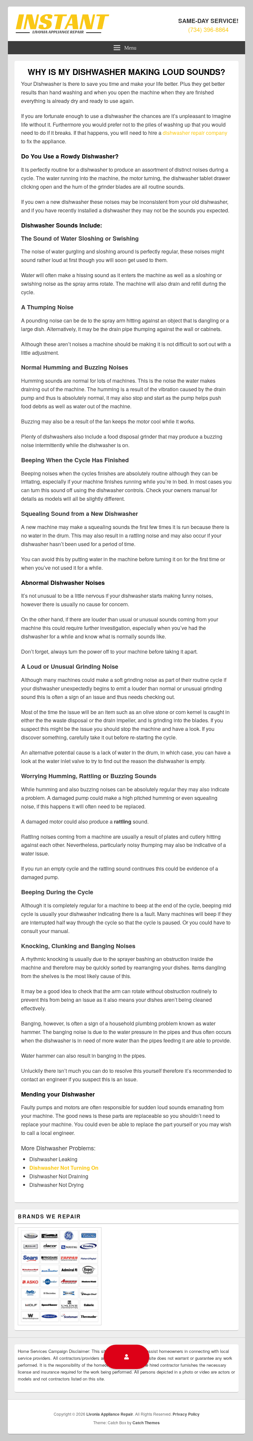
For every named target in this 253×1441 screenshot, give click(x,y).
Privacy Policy (186, 1414)
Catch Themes (146, 1423)
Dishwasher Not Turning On (63, 1167)
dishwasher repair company (195, 132)
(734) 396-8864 (208, 29)
